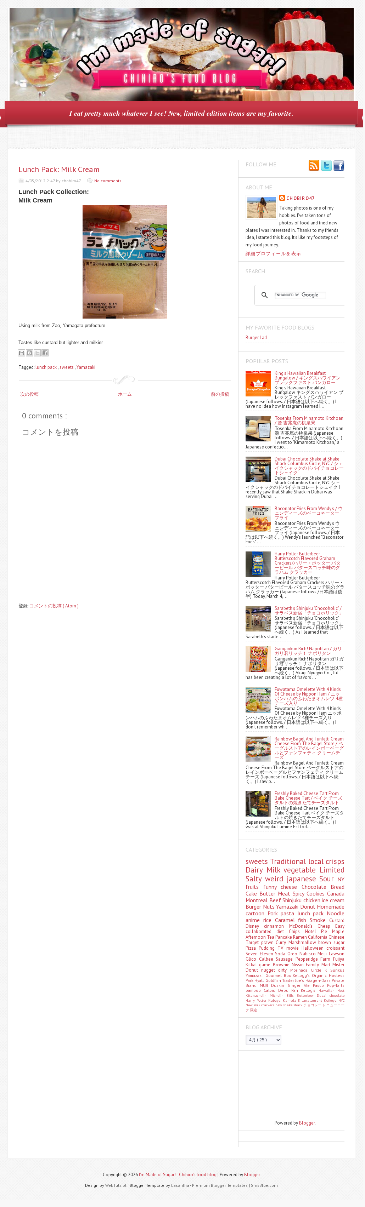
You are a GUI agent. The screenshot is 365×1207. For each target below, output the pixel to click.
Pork (274, 913)
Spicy (300, 893)
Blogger (307, 1123)
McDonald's (303, 926)
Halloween (314, 948)
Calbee (267, 959)
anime (254, 919)
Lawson (336, 954)
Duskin (279, 985)
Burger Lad (256, 337)
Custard (336, 920)
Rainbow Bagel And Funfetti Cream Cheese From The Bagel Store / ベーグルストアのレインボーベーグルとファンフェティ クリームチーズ (309, 748)
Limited (332, 870)
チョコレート (314, 1004)
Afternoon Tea (260, 937)
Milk (275, 870)
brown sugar (331, 942)
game (266, 965)
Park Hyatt (255, 980)
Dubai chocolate (330, 995)
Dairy (256, 870)
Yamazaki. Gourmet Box (269, 975)
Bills (291, 995)
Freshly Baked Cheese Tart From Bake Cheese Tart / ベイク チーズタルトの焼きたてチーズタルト (308, 798)
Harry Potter (257, 1000)
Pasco (320, 985)
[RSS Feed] (314, 166)
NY (340, 879)
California (318, 937)
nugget (269, 970)
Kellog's (309, 990)
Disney (255, 926)
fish (304, 919)
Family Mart (319, 965)
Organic (320, 975)
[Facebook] (338, 166)
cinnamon (276, 926)
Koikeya (331, 1000)
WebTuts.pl (116, 1185)
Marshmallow (303, 942)
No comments (108, 180)
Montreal (257, 900)
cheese (291, 886)
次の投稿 (29, 394)
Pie (326, 931)
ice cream (333, 900)
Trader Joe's (293, 980)
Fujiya (338, 959)
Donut (308, 906)
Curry (282, 942)
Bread (337, 886)
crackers (268, 1004)
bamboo (255, 990)
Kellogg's (302, 975)
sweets (67, 367)
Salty (255, 878)
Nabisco (308, 954)
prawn (268, 942)
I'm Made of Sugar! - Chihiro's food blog (178, 1175)
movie (294, 948)
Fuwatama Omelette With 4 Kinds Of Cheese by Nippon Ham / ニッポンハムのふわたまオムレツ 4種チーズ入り (309, 696)
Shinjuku (292, 900)
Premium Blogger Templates (220, 1185)
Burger (254, 906)
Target (253, 942)
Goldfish (273, 980)
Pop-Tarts (335, 985)
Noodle (335, 913)
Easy (339, 926)
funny (272, 886)
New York (253, 1004)
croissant (335, 948)
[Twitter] (326, 166)
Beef (276, 900)
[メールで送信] (21, 352)
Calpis (271, 990)
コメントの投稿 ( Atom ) (54, 606)
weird (276, 878)
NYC (341, 1000)
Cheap (326, 926)
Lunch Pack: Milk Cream (59, 169)
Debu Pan (289, 990)
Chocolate (316, 886)
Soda (281, 954)
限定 (253, 1009)
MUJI (265, 985)
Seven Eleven (260, 954)
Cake (252, 893)
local (317, 861)
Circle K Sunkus (327, 970)
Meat (285, 893)
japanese (303, 878)
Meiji (323, 954)
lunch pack (46, 367)
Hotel (313, 931)
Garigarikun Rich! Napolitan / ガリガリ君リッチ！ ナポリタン (308, 651)
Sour (328, 878)
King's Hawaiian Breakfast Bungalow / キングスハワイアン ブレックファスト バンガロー (308, 377)
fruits (254, 886)
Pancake (284, 937)
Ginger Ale (300, 985)
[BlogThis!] (29, 352)
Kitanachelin (258, 995)
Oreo (293, 954)
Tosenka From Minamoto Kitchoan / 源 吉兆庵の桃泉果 (309, 420)
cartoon (257, 913)
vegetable (301, 870)
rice (269, 919)
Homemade (330, 906)
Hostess (336, 975)
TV (281, 948)
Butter (268, 893)
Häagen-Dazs (318, 980)
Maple (338, 931)
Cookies (317, 893)
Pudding (268, 948)
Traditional (289, 861)
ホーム (125, 394)
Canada (335, 893)
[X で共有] (37, 352)
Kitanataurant (311, 1000)
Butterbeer (307, 995)
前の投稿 (220, 394)
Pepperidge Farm (314, 959)
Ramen (300, 937)
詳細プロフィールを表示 (273, 254)
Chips (297, 931)
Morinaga (300, 970)
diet (282, 931)
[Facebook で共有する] (45, 352)
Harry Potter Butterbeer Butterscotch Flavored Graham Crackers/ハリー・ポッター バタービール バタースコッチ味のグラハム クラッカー (308, 563)
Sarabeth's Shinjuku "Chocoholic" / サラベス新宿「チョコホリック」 (309, 610)
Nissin (299, 965)
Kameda (290, 1000)
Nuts (269, 906)
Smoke (319, 919)
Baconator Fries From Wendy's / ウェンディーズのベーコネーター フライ (309, 513)
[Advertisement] (277, 1082)
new (279, 1004)
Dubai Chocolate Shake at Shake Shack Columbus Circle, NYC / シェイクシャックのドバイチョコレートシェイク (309, 466)
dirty (284, 970)
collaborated (261, 931)
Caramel (286, 919)
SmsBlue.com (264, 1185)
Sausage (286, 959)
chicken (312, 900)
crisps (335, 861)
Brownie (282, 965)
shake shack (293, 1004)
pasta (289, 913)
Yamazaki (86, 367)
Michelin (278, 995)
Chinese (336, 937)
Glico (252, 959)
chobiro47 (300, 198)
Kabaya (275, 1000)
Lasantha (180, 1185)
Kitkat (252, 965)
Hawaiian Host (331, 990)
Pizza (252, 948)
